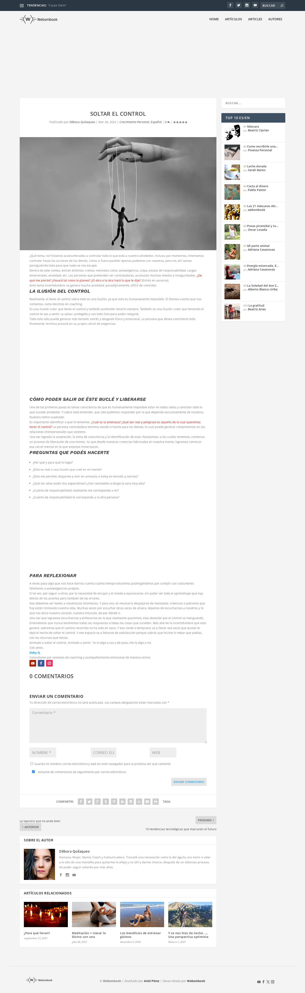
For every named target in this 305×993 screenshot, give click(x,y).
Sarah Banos (257, 170)
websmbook (256, 210)
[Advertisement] (152, 59)
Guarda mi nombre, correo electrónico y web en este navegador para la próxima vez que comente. (102, 764)
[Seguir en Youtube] (32, 663)
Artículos (233, 19)
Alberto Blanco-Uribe (263, 289)
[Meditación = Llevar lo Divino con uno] (94, 914)
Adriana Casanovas (261, 249)
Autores (275, 19)
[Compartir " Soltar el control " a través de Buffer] (131, 801)
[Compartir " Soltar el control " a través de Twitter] (89, 801)
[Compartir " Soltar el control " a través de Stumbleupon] (139, 801)
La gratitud (256, 305)
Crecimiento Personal (134, 122)
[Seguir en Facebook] (41, 663)
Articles (255, 19)
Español (156, 122)
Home (214, 19)
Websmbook (196, 981)
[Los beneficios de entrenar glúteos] (142, 914)
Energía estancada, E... (263, 266)
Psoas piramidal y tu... (263, 226)
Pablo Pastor (257, 190)
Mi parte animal (258, 246)
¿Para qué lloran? (37, 933)
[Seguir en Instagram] (49, 663)
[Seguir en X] (268, 982)
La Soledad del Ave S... (263, 286)
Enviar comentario (189, 782)
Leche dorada (256, 166)
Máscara (253, 126)
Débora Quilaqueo (82, 122)
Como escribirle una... (262, 146)
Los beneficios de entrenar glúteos (140, 935)
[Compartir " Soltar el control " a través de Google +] (97, 801)
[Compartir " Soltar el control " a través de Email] (147, 801)
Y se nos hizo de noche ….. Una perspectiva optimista (188, 935)
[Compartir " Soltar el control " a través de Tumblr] (106, 801)
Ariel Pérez (151, 981)
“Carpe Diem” (57, 5)
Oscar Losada (257, 230)
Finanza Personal (260, 150)
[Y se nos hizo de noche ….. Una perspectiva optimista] (190, 914)
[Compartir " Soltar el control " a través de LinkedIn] (122, 801)
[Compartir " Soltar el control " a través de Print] (155, 801)
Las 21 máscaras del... (262, 206)
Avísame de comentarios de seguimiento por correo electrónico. (82, 772)
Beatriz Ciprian (258, 130)
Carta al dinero (257, 186)
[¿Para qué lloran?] (46, 914)
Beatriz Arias (257, 309)
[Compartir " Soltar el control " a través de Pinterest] (114, 801)
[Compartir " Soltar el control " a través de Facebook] (81, 801)
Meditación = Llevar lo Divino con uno (89, 935)
